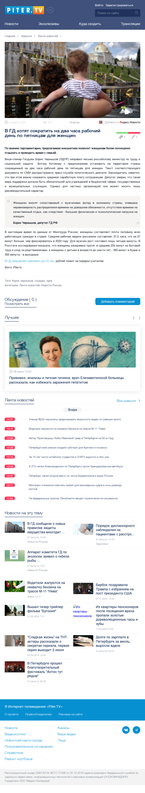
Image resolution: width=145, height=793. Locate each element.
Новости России (51, 285)
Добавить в (122, 122)
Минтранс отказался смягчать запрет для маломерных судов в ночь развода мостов (75, 482)
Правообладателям (38, 714)
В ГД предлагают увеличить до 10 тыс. (30, 261)
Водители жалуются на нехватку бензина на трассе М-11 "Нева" (67, 424)
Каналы (63, 728)
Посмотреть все (17, 304)
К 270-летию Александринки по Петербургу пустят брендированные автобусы (76, 461)
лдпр (49, 280)
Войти (99, 5)
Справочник (14, 753)
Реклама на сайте (71, 714)
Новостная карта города (23, 740)
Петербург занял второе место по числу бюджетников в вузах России (71, 471)
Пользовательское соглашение (28, 747)
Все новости (126, 396)
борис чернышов (22, 280)
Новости (11, 24)
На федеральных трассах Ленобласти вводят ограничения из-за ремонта (73, 493)
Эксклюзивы (49, 24)
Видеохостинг (15, 734)
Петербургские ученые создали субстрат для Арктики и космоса (68, 443)
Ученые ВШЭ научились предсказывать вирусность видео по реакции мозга (75, 414)
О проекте (12, 714)
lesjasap (75, 122)
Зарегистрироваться (119, 5)
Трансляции (130, 24)
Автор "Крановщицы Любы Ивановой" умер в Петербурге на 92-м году (71, 433)
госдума (40, 280)
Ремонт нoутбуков (18, 759)
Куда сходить (90, 24)
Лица (62, 740)
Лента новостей (29, 285)
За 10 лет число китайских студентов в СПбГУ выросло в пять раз (69, 452)
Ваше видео (67, 734)
